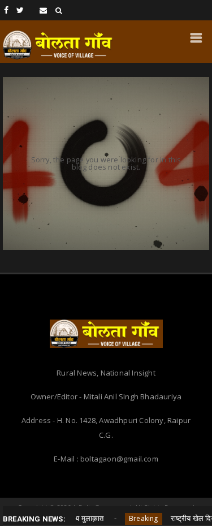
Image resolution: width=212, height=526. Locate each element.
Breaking (131, 518)
